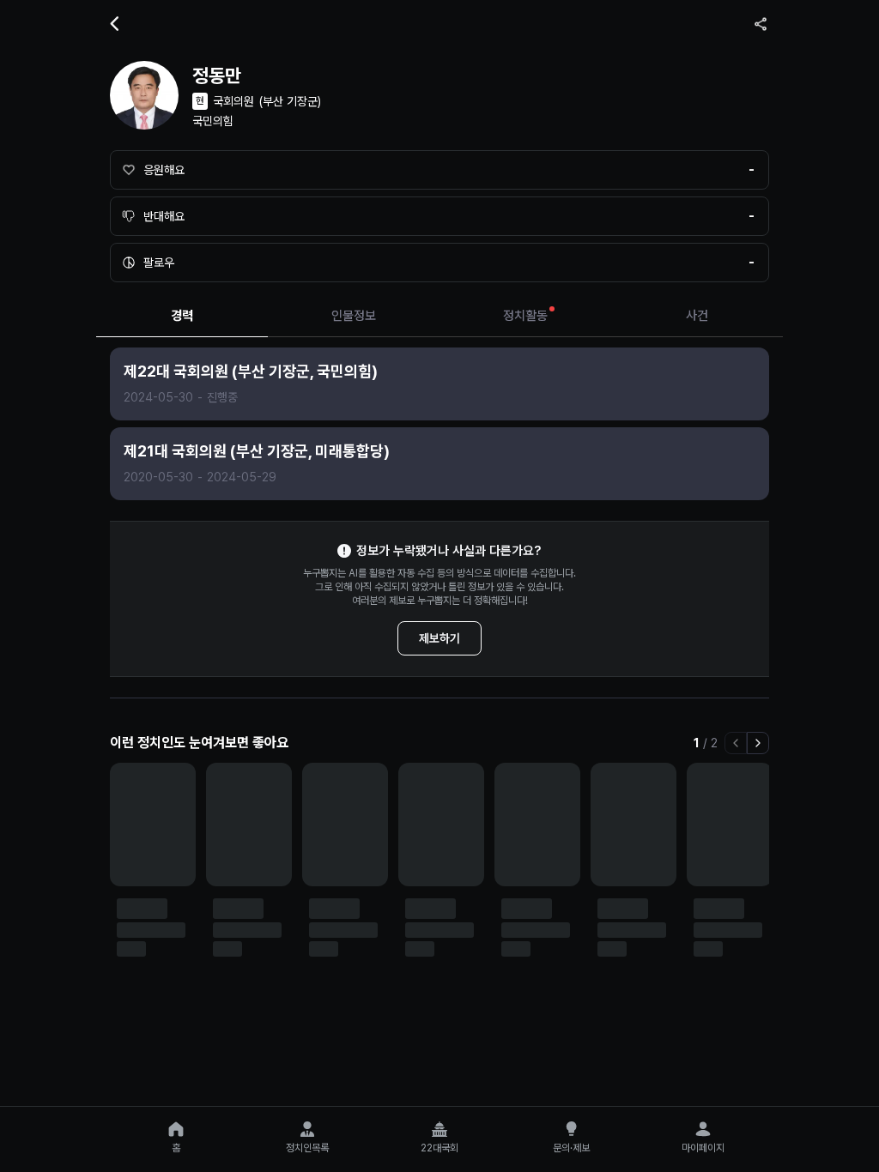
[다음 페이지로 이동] (758, 743)
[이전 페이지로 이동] (735, 743)
